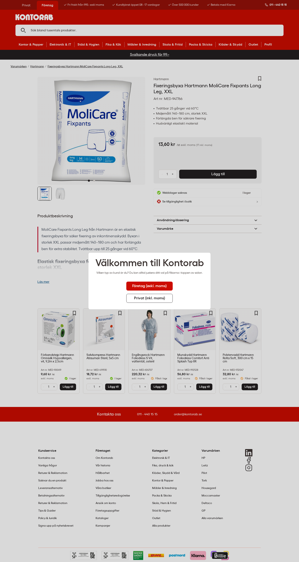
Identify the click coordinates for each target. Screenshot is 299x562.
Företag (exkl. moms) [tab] (149, 286)
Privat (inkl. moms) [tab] (149, 298)
